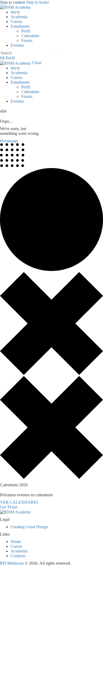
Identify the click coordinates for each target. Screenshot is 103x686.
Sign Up (29, 679)
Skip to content (12, 2)
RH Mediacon (12, 563)
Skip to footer (37, 2)
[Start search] (56, 54)
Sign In (43, 679)
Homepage (9, 141)
